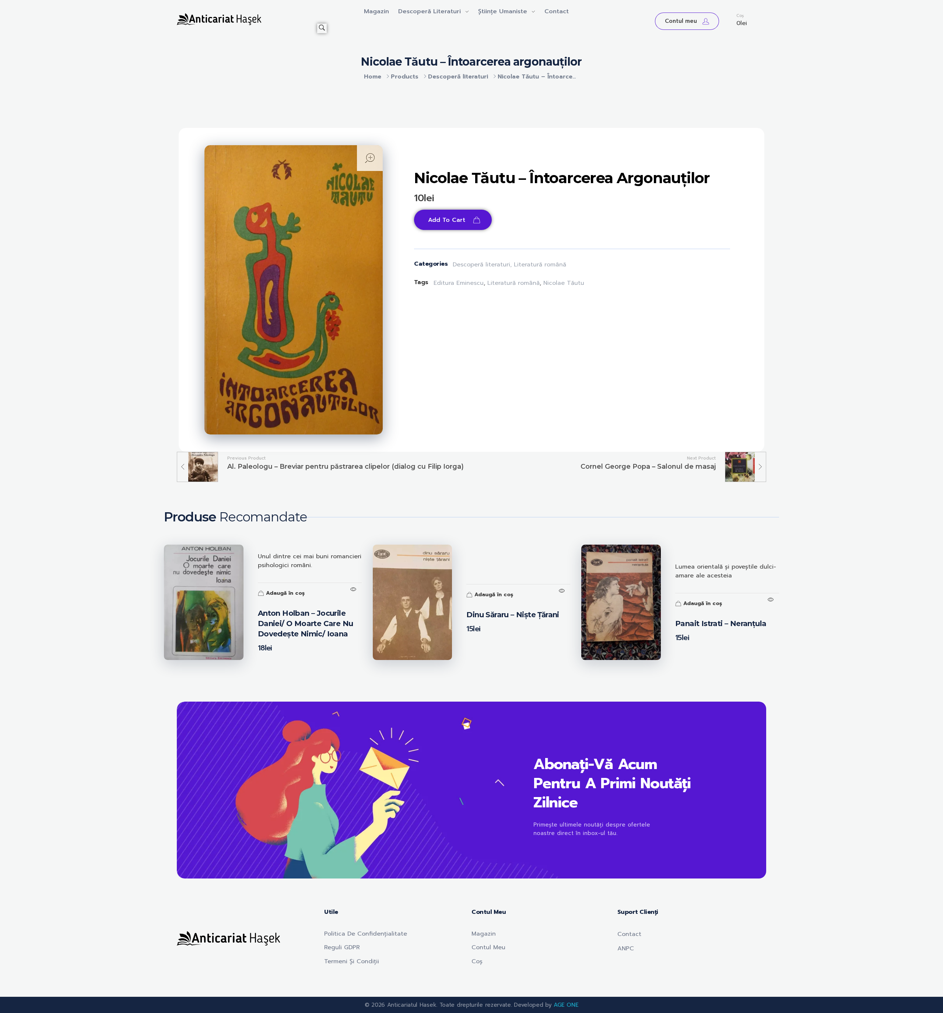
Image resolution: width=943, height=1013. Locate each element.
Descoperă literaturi (458, 76)
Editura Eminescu (459, 283)
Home (372, 76)
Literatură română (540, 264)
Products (404, 76)
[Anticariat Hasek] (247, 19)
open (370, 158)
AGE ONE (566, 1005)
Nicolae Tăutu (563, 283)
